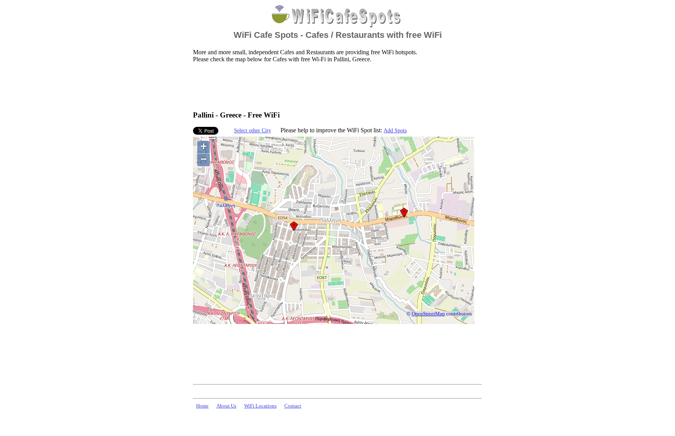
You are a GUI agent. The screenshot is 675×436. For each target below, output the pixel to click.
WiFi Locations (260, 406)
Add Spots (395, 130)
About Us (226, 406)
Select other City (252, 130)
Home (202, 406)
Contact (292, 406)
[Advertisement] (335, 86)
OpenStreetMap (428, 314)
